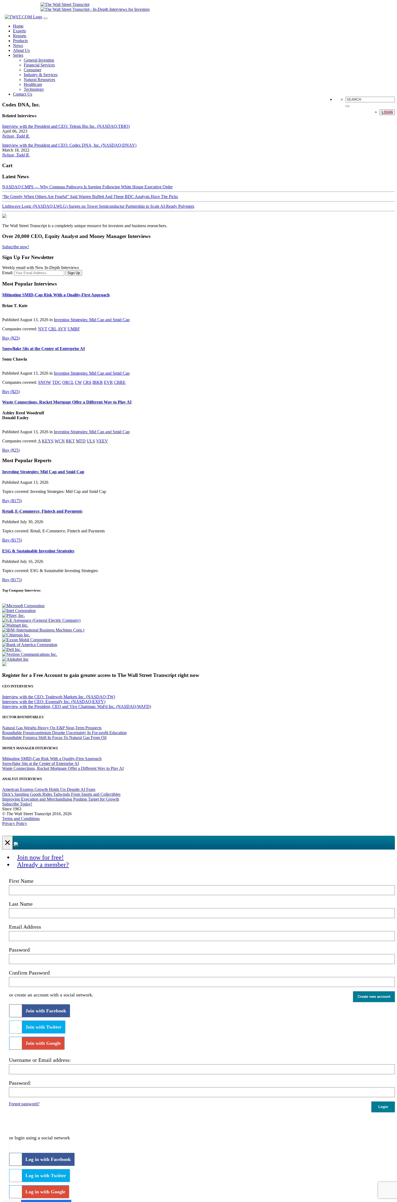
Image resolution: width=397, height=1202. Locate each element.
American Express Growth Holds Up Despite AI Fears (48, 789)
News (18, 45)
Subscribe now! (15, 246)
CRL (52, 329)
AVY (62, 329)
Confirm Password (29, 973)
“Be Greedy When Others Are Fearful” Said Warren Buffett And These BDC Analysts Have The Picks (90, 196)
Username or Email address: (40, 1060)
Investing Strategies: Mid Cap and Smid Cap (92, 319)
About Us (21, 50)
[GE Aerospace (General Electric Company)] (41, 620)
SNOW (44, 382)
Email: (7, 272)
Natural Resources (39, 79)
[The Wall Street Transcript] (65, 4)
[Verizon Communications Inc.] (29, 654)
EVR (108, 382)
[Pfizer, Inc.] (13, 615)
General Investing (39, 60)
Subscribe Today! (17, 804)
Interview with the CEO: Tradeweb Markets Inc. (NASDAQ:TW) (58, 696)
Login (387, 112)
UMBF (74, 329)
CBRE (120, 382)
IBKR (97, 382)
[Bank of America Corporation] (29, 644)
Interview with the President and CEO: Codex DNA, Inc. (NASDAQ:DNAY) (69, 145)
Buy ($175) (12, 500)
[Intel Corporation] (19, 610)
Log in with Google (45, 1191)
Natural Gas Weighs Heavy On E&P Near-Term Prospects (52, 728)
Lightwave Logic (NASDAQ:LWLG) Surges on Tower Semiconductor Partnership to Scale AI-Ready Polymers (98, 206)
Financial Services (39, 65)
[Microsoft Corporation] (23, 605)
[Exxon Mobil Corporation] (26, 639)
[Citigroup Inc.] (16, 635)
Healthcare (33, 84)
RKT (70, 441)
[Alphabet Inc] (15, 659)
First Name (21, 881)
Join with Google (43, 1043)
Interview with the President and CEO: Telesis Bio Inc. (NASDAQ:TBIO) (66, 126)
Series (18, 55)
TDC (56, 382)
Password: (20, 1083)
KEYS (47, 441)
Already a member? (43, 864)
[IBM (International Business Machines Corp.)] (43, 630)
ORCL (68, 382)
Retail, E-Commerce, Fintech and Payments (42, 511)
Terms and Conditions (21, 818)
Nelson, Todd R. (16, 136)
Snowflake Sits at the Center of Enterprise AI (43, 348)
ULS (91, 441)
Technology (34, 89)
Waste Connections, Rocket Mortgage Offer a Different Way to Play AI (67, 402)
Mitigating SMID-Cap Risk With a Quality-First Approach (56, 295)
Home (18, 26)
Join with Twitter (43, 1027)
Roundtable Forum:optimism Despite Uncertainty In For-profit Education (64, 732)
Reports (19, 35)
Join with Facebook (45, 1010)
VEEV (102, 441)
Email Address (25, 927)
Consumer (32, 70)
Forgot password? (24, 1104)
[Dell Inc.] (11, 649)
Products (20, 40)
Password (19, 950)
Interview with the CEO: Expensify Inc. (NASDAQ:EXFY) (53, 701)
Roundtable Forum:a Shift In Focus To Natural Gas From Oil (54, 737)
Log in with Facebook (48, 1159)
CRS (87, 382)
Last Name (21, 904)
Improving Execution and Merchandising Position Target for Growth (60, 799)
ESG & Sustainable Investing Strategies (38, 551)
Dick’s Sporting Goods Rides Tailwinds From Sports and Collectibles (61, 794)
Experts (19, 31)
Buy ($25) (11, 338)
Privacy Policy (14, 823)
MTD (81, 441)
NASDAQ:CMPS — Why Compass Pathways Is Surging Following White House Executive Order (87, 186)
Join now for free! (40, 857)
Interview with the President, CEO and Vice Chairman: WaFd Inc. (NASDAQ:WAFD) (76, 706)
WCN (60, 441)
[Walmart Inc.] (15, 625)
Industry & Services (41, 74)
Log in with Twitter (45, 1175)
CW (78, 382)
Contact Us (22, 94)
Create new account (374, 997)
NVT (42, 329)
